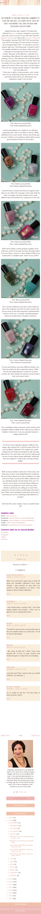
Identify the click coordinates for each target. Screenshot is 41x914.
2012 (11, 898)
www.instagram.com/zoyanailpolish (21, 520)
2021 (11, 818)
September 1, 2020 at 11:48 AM (16, 689)
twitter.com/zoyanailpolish (16, 523)
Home (21, 736)
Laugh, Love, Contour (13, 909)
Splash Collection (8, 38)
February (14, 873)
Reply (8, 594)
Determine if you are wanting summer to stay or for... (22, 837)
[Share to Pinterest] (21, 555)
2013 (11, 896)
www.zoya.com (11, 516)
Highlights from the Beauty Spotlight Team (21, 841)
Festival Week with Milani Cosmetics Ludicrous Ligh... (21, 846)
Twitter (3, 537)
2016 (11, 887)
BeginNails (10, 601)
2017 (11, 885)
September (14, 831)
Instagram (4, 535)
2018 (11, 882)
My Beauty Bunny (13, 687)
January (13, 875)
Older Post (36, 736)
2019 (11, 879)
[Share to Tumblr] (23, 555)
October (14, 828)
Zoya (13, 33)
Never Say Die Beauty (14, 575)
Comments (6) (21, 559)
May (12, 864)
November (14, 826)
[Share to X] (15, 555)
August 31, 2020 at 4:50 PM (15, 625)
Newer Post (5, 736)
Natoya (9, 623)
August (13, 834)
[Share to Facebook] (18, 555)
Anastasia (10, 667)
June (12, 862)
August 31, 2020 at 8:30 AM (15, 577)
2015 (11, 890)
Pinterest (4, 539)
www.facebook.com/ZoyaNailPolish (21, 518)
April (12, 867)
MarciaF (9, 645)
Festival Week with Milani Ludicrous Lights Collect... (21, 854)
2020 (11, 820)
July (12, 859)
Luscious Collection (32, 38)
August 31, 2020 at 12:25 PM (16, 603)
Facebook (4, 532)
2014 (11, 893)
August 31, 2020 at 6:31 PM (15, 647)
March (13, 870)
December (14, 823)
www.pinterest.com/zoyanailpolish (20, 525)
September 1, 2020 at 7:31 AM (16, 669)
